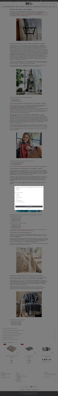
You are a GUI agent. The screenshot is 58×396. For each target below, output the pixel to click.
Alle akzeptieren (29, 206)
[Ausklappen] (42, 192)
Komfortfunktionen (19, 197)
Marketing (17, 195)
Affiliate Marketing (19, 200)
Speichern (29, 208)
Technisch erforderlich (19, 192)
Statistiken (18, 194)
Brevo (17, 198)
